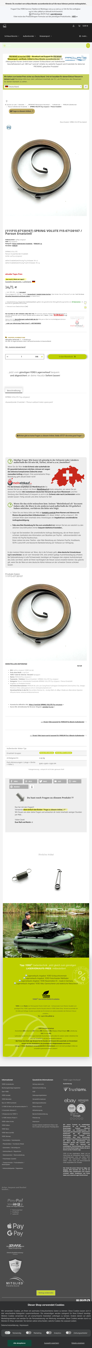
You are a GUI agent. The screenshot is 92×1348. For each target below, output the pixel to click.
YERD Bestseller (7, 1099)
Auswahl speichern (51, 1343)
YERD (17, 1006)
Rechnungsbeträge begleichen (11, 1088)
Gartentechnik (36, 965)
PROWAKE (57, 56)
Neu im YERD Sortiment (9, 1103)
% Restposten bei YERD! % (10, 1114)
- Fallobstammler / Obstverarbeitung (13, 1155)
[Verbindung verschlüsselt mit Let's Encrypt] (15, 1266)
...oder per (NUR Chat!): (23, 323)
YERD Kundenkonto (8, 1084)
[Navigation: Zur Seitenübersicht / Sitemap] (7, 101)
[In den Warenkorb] (6, 120)
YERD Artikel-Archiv (8, 1121)
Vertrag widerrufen (38, 1084)
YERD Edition (6, 1125)
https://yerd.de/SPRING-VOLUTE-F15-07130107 (45, 704)
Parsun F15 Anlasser (46, 753)
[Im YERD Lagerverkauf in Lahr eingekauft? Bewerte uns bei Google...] (76, 1116)
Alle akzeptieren (19, 1343)
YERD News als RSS (8, 1132)
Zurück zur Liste (12, 104)
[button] (73, 25)
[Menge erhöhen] (42, 356)
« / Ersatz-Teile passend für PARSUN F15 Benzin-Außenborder (62, 722)
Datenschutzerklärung (39, 1088)
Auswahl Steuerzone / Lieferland (18, 282)
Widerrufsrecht (37, 1106)
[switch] (7, 1332)
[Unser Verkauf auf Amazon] (83, 1100)
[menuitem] (12, 36)
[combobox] (43, 86)
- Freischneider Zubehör (9, 1159)
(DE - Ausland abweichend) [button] (15, 347)
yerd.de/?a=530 (47, 707)
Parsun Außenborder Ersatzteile (22, 243)
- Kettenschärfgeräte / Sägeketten (12, 1168)
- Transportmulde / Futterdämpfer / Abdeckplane (13, 1163)
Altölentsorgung (37, 1110)
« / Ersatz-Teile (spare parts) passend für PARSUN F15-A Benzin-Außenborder (57, 735)
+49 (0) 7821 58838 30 (36, 11)
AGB (33, 1091)
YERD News (5, 1129)
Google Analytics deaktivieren (41, 1125)
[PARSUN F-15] (41, 748)
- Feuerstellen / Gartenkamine (11, 1140)
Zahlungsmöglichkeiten (39, 1095)
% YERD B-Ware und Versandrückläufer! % (15, 1106)
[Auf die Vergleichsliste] (81, 139)
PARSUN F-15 (38, 243)
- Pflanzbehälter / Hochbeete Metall (13, 1144)
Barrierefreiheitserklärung (40, 1114)
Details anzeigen (78, 1343)
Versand (22, 292)
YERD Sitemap (6, 1136)
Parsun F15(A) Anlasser (64, 753)
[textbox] (43, 86)
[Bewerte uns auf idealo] (71, 1108)
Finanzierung (36, 1118)
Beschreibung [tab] (13, 390)
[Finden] (88, 45)
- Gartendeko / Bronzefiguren (11, 1147)
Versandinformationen (55, 1038)
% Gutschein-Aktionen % (9, 1110)
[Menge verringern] (7, 356)
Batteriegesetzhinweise (39, 1103)
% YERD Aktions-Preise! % (9, 1118)
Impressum (35, 1121)
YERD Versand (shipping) (46, 1028)
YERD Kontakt (6, 1095)
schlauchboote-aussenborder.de (46, 59)
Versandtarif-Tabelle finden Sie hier (39, 294)
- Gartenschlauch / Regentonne (11, 1151)
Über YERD (5, 1091)
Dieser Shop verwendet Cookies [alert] (46, 1304)
